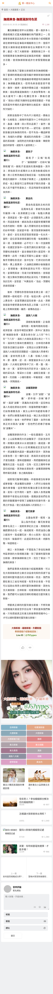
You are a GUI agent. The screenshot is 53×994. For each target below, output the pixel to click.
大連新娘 (14, 733)
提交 (13, 936)
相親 (39, 756)
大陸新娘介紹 (14, 739)
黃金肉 (39, 762)
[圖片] (45, 907)
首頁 (6, 10)
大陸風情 (14, 10)
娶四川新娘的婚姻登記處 (31, 830)
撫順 (39, 739)
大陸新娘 (24, 34)
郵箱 (8, 921)
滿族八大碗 (14, 756)
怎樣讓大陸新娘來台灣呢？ (32, 814)
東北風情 (14, 750)
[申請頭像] (46, 888)
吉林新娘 (14, 727)
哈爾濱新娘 (39, 727)
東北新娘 (12, 30)
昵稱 (8, 915)
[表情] (39, 907)
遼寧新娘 (14, 762)
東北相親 (39, 745)
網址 (8, 928)
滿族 (39, 750)
